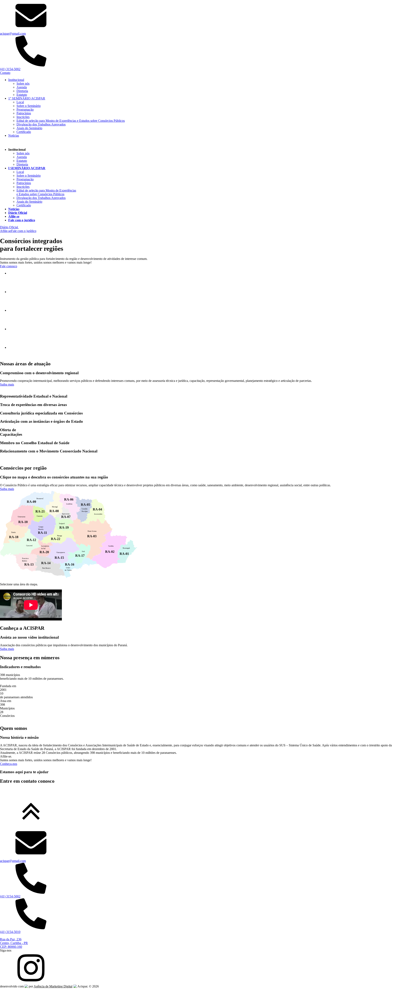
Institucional (16, 80)
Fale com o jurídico (23, 231)
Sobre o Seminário (28, 106)
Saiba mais (7, 384)
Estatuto (21, 94)
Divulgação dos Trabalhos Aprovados (41, 124)
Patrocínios (23, 113)
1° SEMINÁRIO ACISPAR (26, 98)
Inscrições (22, 117)
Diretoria (22, 91)
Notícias (13, 135)
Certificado (23, 132)
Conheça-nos (8, 764)
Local (20, 102)
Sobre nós (22, 83)
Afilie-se (5, 231)
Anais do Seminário (29, 128)
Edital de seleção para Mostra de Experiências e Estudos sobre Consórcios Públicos (70, 120)
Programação (25, 109)
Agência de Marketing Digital (53, 986)
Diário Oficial (9, 227)
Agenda (21, 87)
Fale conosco (8, 266)
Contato (5, 73)
